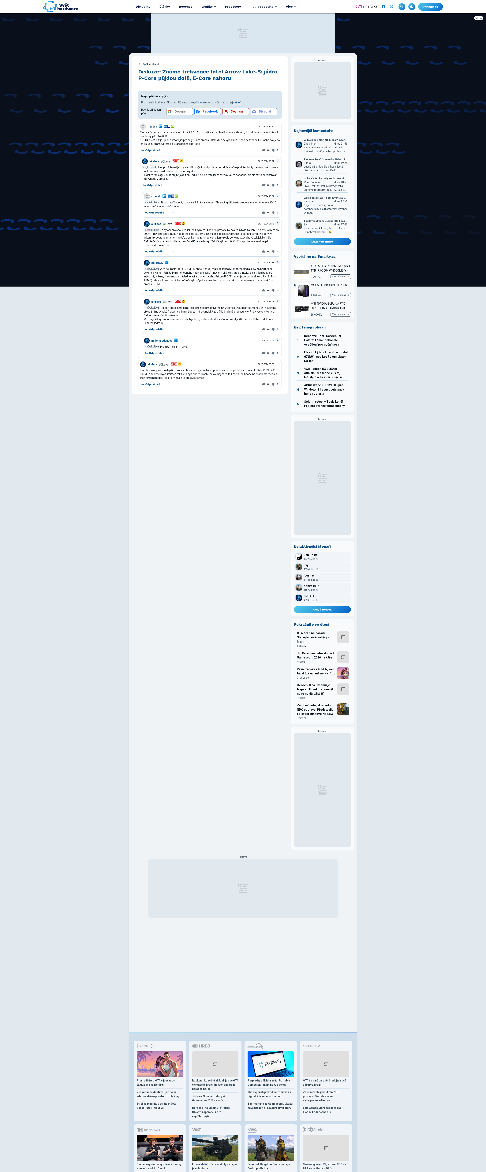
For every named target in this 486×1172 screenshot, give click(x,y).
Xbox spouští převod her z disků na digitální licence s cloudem (269, 1094)
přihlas (198, 102)
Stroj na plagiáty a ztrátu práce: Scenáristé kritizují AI (156, 1105)
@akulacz (153, 202)
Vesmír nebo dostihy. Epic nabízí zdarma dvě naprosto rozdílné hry (158, 1094)
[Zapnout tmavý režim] (411, 6)
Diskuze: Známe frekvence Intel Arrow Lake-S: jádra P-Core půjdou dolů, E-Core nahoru (207, 75)
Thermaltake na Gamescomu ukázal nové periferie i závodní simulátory (270, 1105)
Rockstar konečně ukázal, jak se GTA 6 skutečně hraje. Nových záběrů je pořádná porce (215, 1084)
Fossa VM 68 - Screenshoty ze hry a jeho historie (214, 1166)
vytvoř (237, 102)
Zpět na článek (151, 64)
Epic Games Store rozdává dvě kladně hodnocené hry (322, 1110)
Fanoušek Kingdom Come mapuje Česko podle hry (269, 1166)
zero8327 (157, 262)
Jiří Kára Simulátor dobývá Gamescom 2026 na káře (315, 655)
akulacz (154, 161)
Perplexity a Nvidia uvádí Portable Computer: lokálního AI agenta (269, 1082)
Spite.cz (302, 645)
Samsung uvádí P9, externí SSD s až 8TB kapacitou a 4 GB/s (325, 1166)
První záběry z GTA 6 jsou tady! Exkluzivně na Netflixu (316, 671)
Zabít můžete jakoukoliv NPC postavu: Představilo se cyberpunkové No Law (315, 709)
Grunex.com (304, 677)
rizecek (152, 126)
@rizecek (151, 167)
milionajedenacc (161, 340)
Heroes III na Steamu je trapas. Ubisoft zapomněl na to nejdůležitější (315, 689)
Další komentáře (322, 241)
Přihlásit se (430, 6)
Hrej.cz (301, 661)
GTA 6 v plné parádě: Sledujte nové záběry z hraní (313, 637)
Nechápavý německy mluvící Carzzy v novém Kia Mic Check (159, 1166)
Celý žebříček (322, 609)
